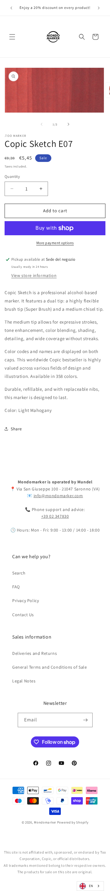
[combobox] (90, 886)
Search (19, 573)
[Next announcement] (98, 8)
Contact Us (23, 614)
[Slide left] (41, 124)
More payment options (55, 242)
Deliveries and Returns (34, 653)
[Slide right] (68, 124)
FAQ (16, 587)
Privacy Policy (25, 600)
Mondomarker (45, 822)
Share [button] (16, 429)
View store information (34, 275)
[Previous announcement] (11, 8)
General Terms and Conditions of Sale (49, 667)
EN (91, 886)
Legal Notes (24, 681)
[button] (12, 37)
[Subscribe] (85, 720)
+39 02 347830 (55, 516)
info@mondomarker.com (58, 495)
